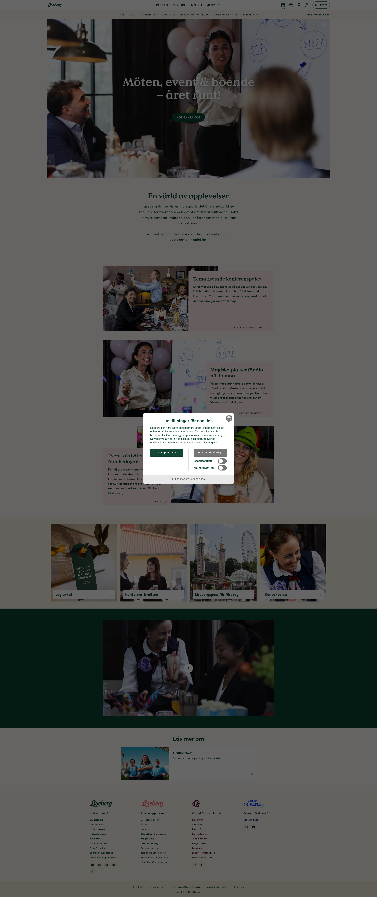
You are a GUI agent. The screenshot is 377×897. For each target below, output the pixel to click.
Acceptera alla (167, 452)
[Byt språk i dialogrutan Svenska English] (228, 418)
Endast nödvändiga (210, 452)
